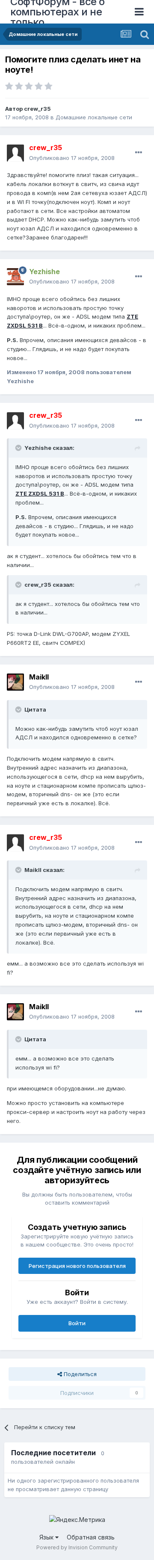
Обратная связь (91, 1537)
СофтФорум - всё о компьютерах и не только (57, 12)
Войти (77, 1323)
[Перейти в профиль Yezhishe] (15, 276)
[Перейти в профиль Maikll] (15, 682)
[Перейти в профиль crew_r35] (15, 153)
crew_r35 (37, 108)
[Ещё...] (138, 153)
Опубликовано (72, 157)
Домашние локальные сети (94, 117)
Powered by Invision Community (77, 1547)
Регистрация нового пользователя (77, 1265)
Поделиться (79, 1374)
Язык (47, 1537)
